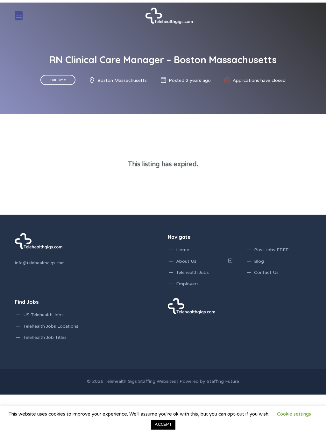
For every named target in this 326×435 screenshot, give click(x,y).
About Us (186, 261)
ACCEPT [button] (163, 424)
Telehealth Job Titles (45, 337)
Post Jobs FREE (271, 250)
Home (182, 250)
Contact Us (266, 272)
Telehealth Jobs (192, 272)
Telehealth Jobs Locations (50, 326)
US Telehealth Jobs (43, 314)
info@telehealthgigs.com (40, 263)
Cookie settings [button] (294, 414)
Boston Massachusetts (122, 80)
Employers (187, 284)
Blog (259, 261)
